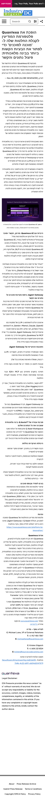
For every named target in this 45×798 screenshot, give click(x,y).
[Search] (29, 21)
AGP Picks (6, 4)
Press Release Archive (26, 784)
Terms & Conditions (33, 789)
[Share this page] (41, 21)
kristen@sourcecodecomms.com (28, 652)
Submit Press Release (12, 789)
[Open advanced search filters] (35, 21)
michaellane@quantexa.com (30, 639)
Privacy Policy (34, 794)
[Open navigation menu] (4, 21)
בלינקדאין (34, 624)
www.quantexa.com (29, 621)
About (11, 784)
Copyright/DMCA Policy (15, 794)
